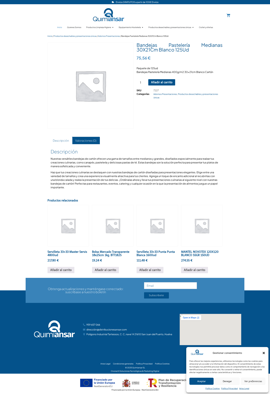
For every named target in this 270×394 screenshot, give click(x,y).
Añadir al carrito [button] (61, 270)
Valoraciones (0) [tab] (85, 140)
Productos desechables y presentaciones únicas (75, 36)
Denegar (227, 381)
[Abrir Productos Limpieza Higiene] (113, 27)
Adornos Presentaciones (109, 36)
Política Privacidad (229, 388)
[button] (263, 353)
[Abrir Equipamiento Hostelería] (142, 27)
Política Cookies (212, 388)
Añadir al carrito (161, 82)
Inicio (50, 36)
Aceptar (201, 381)
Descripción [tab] (61, 140)
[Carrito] (228, 15)
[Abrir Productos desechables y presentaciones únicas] (193, 27)
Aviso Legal (244, 388)
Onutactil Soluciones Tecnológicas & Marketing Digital (135, 371)
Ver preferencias (253, 381)
